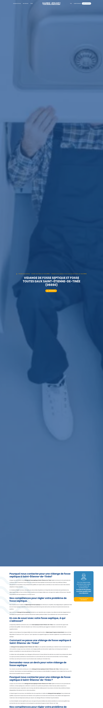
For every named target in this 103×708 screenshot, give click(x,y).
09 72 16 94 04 (87, 3)
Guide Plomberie (77, 3)
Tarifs (31, 3)
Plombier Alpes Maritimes (24, 273)
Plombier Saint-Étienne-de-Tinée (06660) (41, 273)
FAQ (71, 3)
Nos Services (25, 3)
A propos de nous (17, 3)
